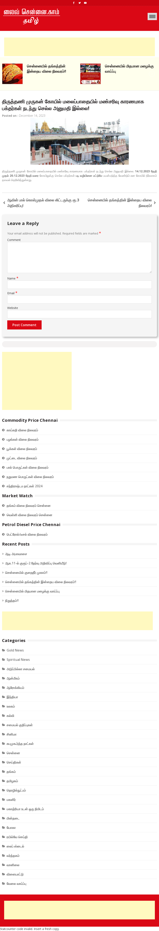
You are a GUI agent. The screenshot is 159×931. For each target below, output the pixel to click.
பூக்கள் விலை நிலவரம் (22, 448)
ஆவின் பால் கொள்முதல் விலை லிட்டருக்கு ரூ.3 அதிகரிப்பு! (43, 202)
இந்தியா (12, 697)
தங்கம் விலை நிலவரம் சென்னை (29, 505)
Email (12, 293)
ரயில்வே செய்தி (17, 837)
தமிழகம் (12, 781)
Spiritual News (18, 659)
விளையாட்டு (15, 874)
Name (12, 278)
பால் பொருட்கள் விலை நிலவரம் (27, 467)
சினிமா (12, 734)
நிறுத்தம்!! (112, 65)
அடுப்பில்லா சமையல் (21, 669)
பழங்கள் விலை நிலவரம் (23, 439)
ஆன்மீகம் (13, 678)
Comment (14, 240)
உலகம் (11, 706)
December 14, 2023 (32, 116)
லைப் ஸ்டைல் (15, 846)
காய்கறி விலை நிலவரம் (22, 430)
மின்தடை (13, 818)
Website (12, 308)
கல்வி (10, 715)
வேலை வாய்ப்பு (16, 883)
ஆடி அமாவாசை (16, 554)
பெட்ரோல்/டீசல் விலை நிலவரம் (27, 534)
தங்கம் (11, 771)
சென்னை (13, 753)
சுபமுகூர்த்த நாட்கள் (20, 743)
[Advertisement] (79, 47)
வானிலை (13, 865)
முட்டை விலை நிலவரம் (22, 458)
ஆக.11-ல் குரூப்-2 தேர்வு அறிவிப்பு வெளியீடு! (36, 563)
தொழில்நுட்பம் (16, 790)
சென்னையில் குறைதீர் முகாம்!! (26, 572)
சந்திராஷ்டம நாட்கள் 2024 (24, 486)
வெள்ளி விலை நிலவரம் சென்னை (29, 515)
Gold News (15, 650)
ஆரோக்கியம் (15, 687)
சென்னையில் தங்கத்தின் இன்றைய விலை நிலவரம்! (120, 202)
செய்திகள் (14, 762)
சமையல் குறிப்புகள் (20, 725)
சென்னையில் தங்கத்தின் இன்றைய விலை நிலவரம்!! (40, 582)
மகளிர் (11, 799)
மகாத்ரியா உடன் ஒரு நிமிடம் (25, 809)
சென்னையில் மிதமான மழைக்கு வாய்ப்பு (32, 591)
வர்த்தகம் (13, 855)
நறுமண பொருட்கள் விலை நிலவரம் (30, 476)
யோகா (11, 827)
